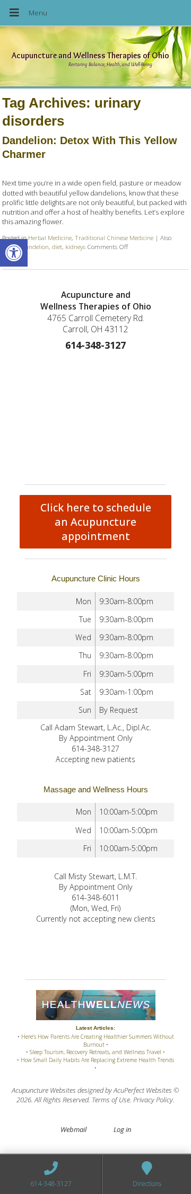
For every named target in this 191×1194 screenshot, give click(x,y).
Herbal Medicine (50, 237)
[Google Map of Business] (95, 415)
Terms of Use (111, 1099)
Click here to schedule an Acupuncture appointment (95, 521)
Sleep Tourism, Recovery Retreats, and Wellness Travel (95, 1052)
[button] (14, 253)
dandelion (35, 246)
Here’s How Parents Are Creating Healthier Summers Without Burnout (97, 1040)
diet (57, 246)
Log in (122, 1129)
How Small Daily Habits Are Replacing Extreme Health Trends (97, 1060)
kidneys (75, 246)
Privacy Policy (153, 1099)
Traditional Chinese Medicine (114, 237)
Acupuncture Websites (44, 1090)
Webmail (73, 1129)
